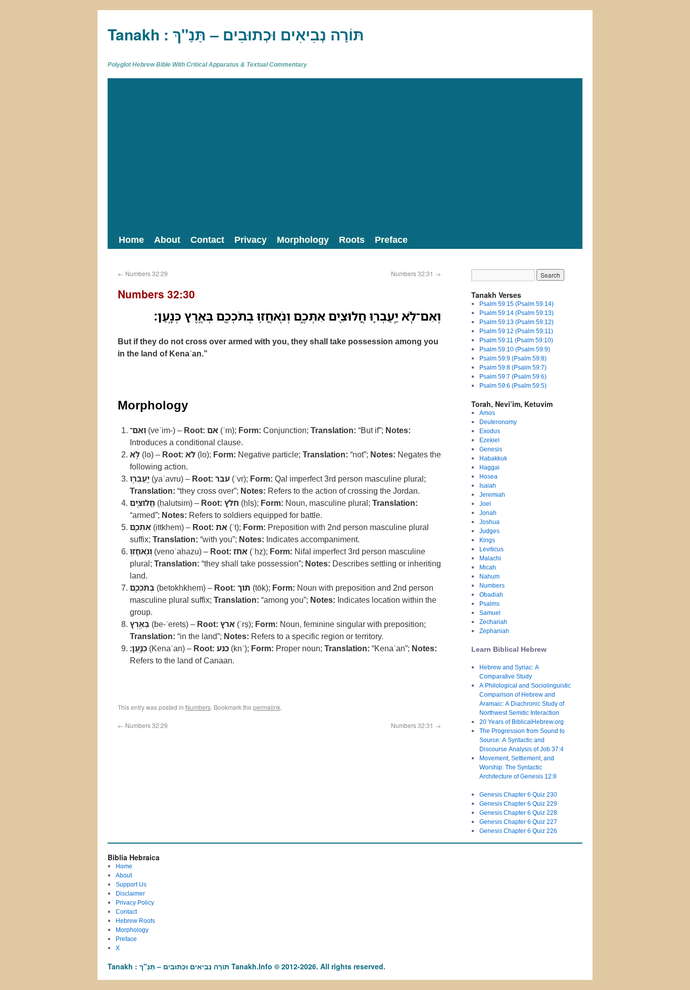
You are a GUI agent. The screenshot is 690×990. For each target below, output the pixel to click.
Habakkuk (493, 458)
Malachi (490, 558)
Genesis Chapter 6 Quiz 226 (518, 830)
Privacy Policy (135, 902)
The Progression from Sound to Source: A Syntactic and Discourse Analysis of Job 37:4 (522, 739)
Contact (207, 239)
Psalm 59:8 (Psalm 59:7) (513, 367)
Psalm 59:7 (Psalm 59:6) (513, 376)
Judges (489, 531)
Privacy (250, 239)
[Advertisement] (345, 154)
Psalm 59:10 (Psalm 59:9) (514, 349)
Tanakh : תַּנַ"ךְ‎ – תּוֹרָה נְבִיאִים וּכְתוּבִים (236, 34)
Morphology (303, 239)
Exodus (489, 431)
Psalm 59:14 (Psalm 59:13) (516, 312)
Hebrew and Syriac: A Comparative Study (509, 672)
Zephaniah (494, 631)
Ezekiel (489, 440)
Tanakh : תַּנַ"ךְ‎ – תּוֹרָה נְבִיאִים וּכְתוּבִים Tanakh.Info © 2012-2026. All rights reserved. (246, 966)
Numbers (198, 707)
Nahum (489, 576)
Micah (487, 567)
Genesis (490, 449)
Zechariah (493, 621)
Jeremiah (492, 494)
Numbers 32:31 (416, 273)
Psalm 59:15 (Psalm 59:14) (516, 303)
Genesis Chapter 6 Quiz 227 (518, 821)
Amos (487, 412)
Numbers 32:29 (143, 273)
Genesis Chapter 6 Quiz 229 (518, 803)
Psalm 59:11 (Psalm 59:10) (516, 340)
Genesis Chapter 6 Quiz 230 (518, 794)
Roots (352, 239)
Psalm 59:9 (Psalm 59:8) (513, 358)
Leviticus (491, 549)
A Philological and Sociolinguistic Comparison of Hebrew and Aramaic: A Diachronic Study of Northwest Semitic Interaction (525, 699)
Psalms (489, 603)
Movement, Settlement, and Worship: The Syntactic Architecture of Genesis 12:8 (518, 767)
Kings (487, 540)
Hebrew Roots (135, 920)
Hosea (488, 476)
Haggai (489, 467)
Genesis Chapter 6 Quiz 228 (518, 812)
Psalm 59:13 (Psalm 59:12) (516, 322)
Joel (485, 503)
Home (131, 239)
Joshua (489, 521)
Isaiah (487, 485)
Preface (391, 239)
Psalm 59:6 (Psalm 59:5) (513, 385)
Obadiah (491, 594)
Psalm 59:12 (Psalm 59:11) (516, 331)
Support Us (131, 884)
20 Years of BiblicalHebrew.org (521, 721)
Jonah (488, 512)
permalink (266, 707)
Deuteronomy (498, 422)
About (167, 239)
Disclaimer (130, 893)
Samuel (490, 612)
